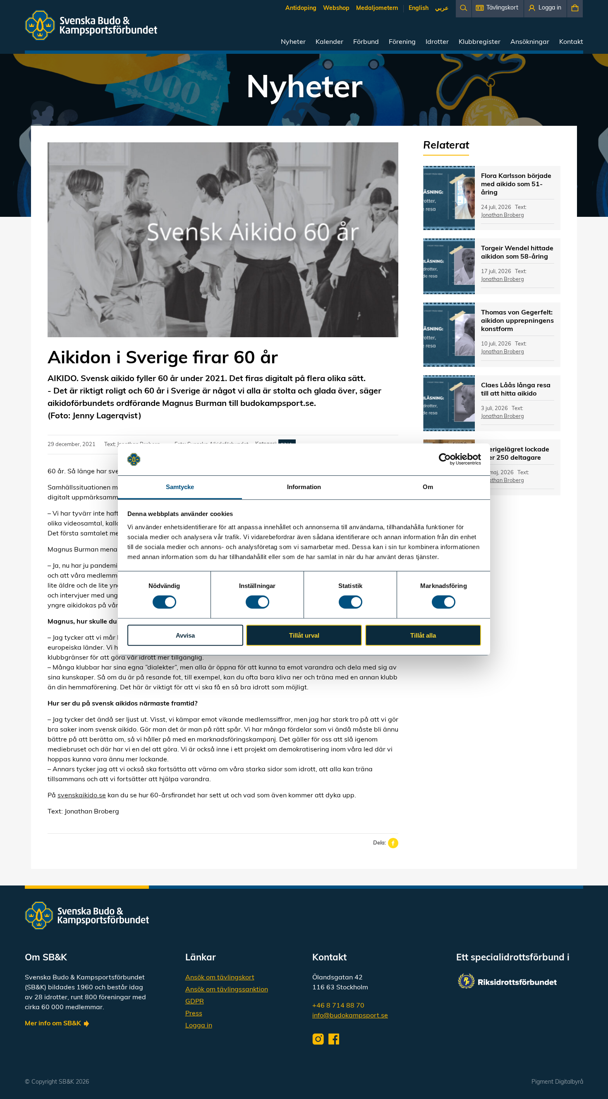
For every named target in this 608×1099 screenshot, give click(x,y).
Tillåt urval (304, 634)
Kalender (329, 42)
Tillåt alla (423, 634)
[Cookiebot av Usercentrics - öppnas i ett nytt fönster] (445, 459)
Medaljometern (377, 8)
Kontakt (571, 42)
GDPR (194, 1001)
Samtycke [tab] (180, 486)
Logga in (198, 1025)
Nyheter (293, 42)
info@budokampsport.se (350, 1016)
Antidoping (300, 8)
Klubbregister (479, 42)
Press (193, 1013)
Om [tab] (428, 486)
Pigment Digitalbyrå (557, 1082)
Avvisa (185, 634)
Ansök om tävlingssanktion (226, 989)
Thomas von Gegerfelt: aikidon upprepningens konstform (517, 321)
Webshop (336, 8)
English (418, 8)
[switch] (257, 602)
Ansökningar (529, 42)
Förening (402, 42)
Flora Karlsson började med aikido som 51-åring (516, 184)
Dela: (379, 843)
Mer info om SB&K (53, 1023)
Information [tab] (304, 486)
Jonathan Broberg (502, 215)
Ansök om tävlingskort (219, 977)
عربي (441, 8)
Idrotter (437, 42)
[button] (498, 8)
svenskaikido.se (81, 795)
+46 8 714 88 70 (338, 1006)
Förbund (366, 42)
